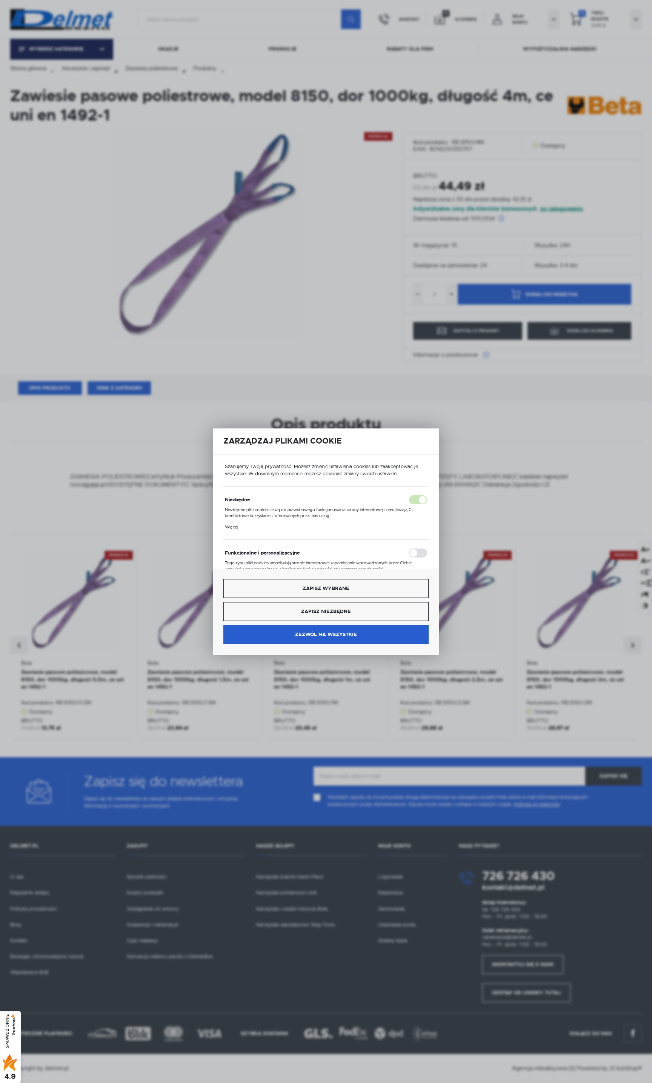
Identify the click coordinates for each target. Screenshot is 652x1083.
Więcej (231, 527)
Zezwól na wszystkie (326, 634)
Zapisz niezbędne (326, 611)
